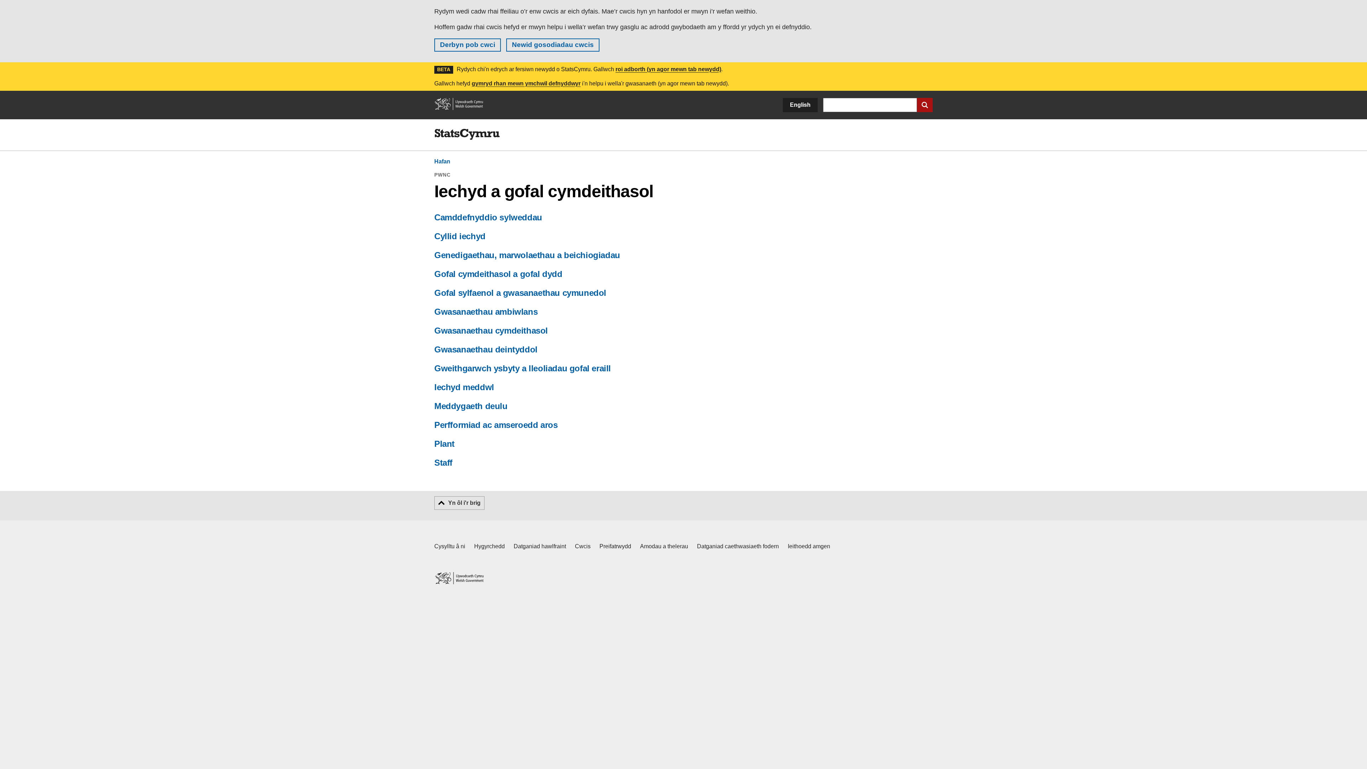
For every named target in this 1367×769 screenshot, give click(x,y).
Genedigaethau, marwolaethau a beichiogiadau (527, 255)
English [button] (800, 105)
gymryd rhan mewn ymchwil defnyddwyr (526, 83)
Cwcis (583, 546)
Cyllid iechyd (460, 236)
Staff (443, 462)
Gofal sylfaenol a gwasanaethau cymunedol (520, 293)
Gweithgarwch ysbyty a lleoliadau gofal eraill (522, 368)
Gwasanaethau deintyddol (486, 349)
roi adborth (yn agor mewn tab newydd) (668, 69)
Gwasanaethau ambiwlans (486, 312)
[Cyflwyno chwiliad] (925, 105)
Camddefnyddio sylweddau (488, 217)
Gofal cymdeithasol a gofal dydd (498, 274)
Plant (444, 444)
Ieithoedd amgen (809, 546)
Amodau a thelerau (664, 546)
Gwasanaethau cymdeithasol (491, 330)
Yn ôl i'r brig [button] (464, 503)
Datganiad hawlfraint (540, 546)
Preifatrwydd (615, 546)
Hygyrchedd (489, 546)
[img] (467, 134)
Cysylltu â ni (449, 546)
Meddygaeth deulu (471, 406)
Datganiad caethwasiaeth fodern (738, 546)
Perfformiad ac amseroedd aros (495, 425)
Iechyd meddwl (464, 387)
